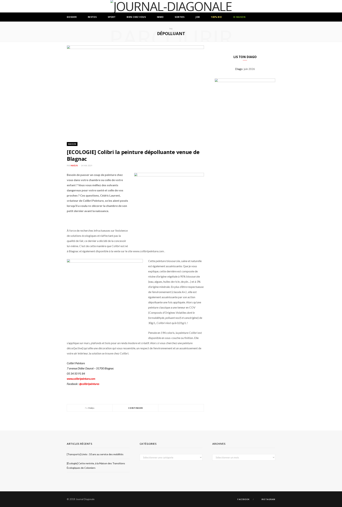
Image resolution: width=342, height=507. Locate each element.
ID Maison (239, 17)
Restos (92, 17)
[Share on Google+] (185, 408)
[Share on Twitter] (181, 408)
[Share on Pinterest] (190, 408)
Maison (72, 144)
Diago (239, 68)
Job (198, 17)
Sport (111, 17)
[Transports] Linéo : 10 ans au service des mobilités (95, 454)
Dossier (72, 17)
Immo (160, 17)
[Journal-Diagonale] (171, 6)
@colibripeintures (89, 383)
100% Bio (216, 17)
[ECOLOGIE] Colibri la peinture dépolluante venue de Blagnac (133, 155)
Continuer (135, 408)
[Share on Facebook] (177, 408)
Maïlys (74, 165)
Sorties (179, 17)
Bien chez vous (136, 17)
